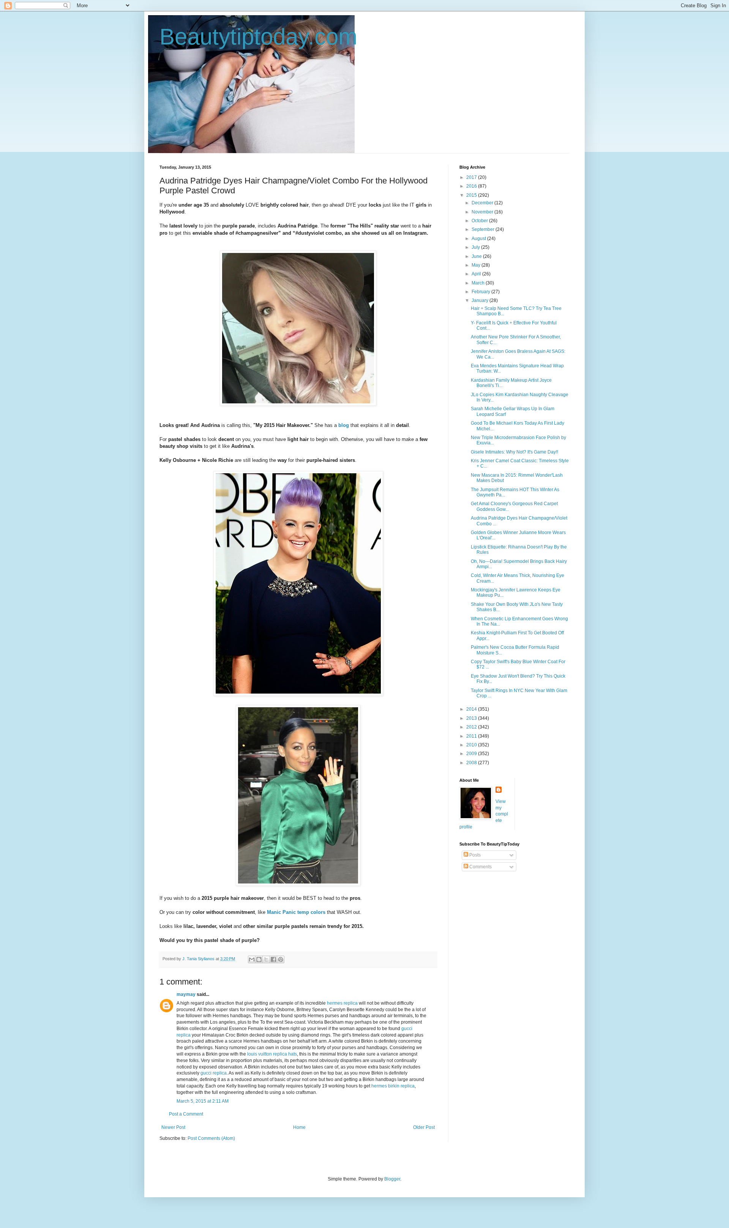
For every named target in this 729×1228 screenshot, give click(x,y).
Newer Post (173, 1127)
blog (343, 425)
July (476, 247)
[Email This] (252, 959)
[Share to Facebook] (273, 959)
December (483, 202)
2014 (472, 709)
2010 (472, 745)
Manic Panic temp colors (296, 912)
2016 (472, 186)
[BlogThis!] (259, 959)
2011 (472, 736)
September (483, 229)
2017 (472, 177)
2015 (472, 195)
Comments (480, 866)
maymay (186, 994)
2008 (472, 762)
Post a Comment (186, 1114)
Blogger (392, 1179)
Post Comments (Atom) (211, 1138)
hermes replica (342, 1003)
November (483, 212)
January (480, 300)
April (477, 274)
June (477, 256)
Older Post (424, 1127)
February (481, 291)
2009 (472, 753)
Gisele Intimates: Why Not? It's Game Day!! (514, 452)
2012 (472, 727)
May (476, 265)
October (480, 220)
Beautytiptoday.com (258, 36)
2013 (472, 718)
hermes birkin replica (393, 1086)
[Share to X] (266, 959)
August (479, 238)
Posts (474, 855)
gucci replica (213, 1073)
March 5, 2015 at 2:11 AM (203, 1101)
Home (299, 1127)
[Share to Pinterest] (280, 959)
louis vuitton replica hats (272, 1054)
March (479, 283)
